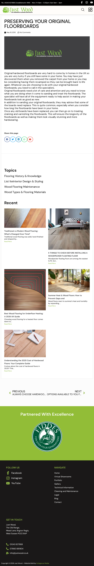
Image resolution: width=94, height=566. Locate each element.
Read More (8, 241)
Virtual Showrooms (62, 476)
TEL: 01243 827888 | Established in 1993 (15, 3)
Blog (56, 498)
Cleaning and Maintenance (66, 491)
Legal (56, 495)
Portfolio (58, 480)
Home (57, 473)
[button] (7, 139)
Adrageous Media (42, 563)
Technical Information (64, 487)
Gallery (57, 484)
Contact (58, 502)
